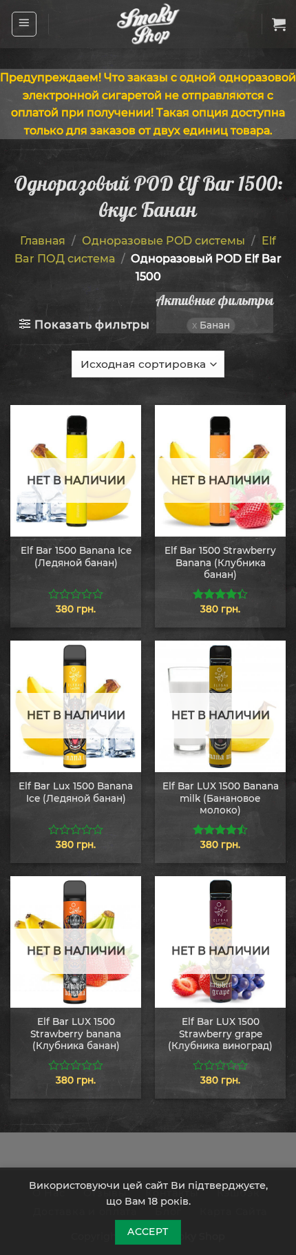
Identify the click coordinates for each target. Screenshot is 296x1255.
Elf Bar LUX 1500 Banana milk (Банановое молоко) (220, 798)
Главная (42, 240)
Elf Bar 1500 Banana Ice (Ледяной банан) (76, 556)
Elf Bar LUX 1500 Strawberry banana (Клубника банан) (75, 1033)
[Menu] (24, 24)
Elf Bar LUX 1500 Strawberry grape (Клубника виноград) (220, 1033)
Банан (215, 325)
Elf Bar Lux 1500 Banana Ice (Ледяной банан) (76, 792)
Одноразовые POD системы (163, 240)
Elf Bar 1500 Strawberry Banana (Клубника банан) (220, 562)
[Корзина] (279, 24)
